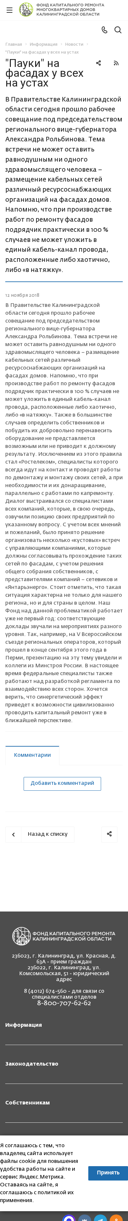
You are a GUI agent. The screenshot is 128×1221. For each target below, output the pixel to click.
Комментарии (32, 755)
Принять (108, 1173)
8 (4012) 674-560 (45, 991)
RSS (116, 63)
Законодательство (31, 1064)
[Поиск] (118, 30)
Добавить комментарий (62, 783)
